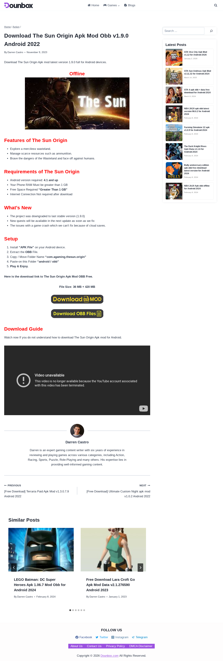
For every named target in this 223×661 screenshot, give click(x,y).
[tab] (70, 610)
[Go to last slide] (14, 567)
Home (95, 5)
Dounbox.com (109, 655)
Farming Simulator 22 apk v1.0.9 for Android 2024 (197, 128)
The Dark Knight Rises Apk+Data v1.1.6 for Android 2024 (195, 149)
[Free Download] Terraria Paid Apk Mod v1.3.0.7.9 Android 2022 (36, 491)
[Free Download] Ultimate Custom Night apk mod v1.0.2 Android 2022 (118, 491)
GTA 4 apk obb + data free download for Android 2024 (197, 91)
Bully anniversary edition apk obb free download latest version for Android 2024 (196, 169)
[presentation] (41, 549)
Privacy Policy (115, 646)
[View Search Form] (216, 5)
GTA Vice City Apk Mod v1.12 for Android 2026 (195, 53)
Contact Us (94, 646)
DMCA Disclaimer (140, 646)
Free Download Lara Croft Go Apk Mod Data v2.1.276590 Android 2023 (110, 585)
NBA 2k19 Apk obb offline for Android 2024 (197, 187)
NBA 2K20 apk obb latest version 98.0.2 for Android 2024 (197, 111)
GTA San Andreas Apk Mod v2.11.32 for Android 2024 (197, 72)
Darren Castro (25, 596)
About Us (77, 646)
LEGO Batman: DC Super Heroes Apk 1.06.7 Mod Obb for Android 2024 (40, 585)
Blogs (131, 5)
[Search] (211, 31)
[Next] (140, 567)
